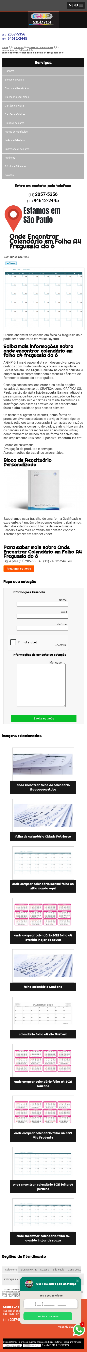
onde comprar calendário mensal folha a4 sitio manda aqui (43, 886)
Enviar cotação (44, 718)
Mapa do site (65, 1326)
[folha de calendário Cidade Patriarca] (43, 815)
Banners (9, 71)
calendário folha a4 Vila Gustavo (43, 1034)
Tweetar (11, 263)
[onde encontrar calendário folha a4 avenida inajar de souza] (43, 1215)
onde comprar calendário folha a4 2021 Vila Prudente (43, 1135)
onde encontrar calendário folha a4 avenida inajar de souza (43, 1238)
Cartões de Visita (14, 105)
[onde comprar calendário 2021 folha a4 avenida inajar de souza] (43, 914)
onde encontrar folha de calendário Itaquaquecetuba (43, 787)
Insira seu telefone (51, 1295)
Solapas (9, 175)
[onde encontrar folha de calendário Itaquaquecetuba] (43, 764)
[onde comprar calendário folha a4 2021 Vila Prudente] (43, 1112)
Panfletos (10, 157)
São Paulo (59, 1269)
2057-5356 (16, 34)
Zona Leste (74, 1269)
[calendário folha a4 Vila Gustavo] (43, 1013)
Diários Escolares (14, 123)
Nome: (63, 600)
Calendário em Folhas (17, 97)
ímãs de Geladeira (15, 140)
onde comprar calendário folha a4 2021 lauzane (43, 1084)
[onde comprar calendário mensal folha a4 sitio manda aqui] (43, 863)
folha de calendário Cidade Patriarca (43, 836)
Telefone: (61, 624)
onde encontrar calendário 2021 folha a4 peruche (43, 1187)
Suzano (44, 1269)
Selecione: (11, 1269)
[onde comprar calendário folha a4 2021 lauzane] (43, 1060)
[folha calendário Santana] (43, 966)
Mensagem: (58, 662)
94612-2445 (17, 38)
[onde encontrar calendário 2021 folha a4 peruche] (43, 1163)
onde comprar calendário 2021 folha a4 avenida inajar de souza (43, 938)
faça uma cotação (19, 568)
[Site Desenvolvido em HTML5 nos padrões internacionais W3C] (32, 1345)
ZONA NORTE (29, 1269)
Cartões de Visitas (15, 114)
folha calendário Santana (43, 987)
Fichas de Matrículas (16, 131)
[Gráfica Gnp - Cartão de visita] (43, 20)
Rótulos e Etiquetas (16, 166)
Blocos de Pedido (14, 79)
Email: (64, 612)
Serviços (43, 62)
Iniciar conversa (47, 1316)
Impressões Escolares (17, 149)
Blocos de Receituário (17, 88)
